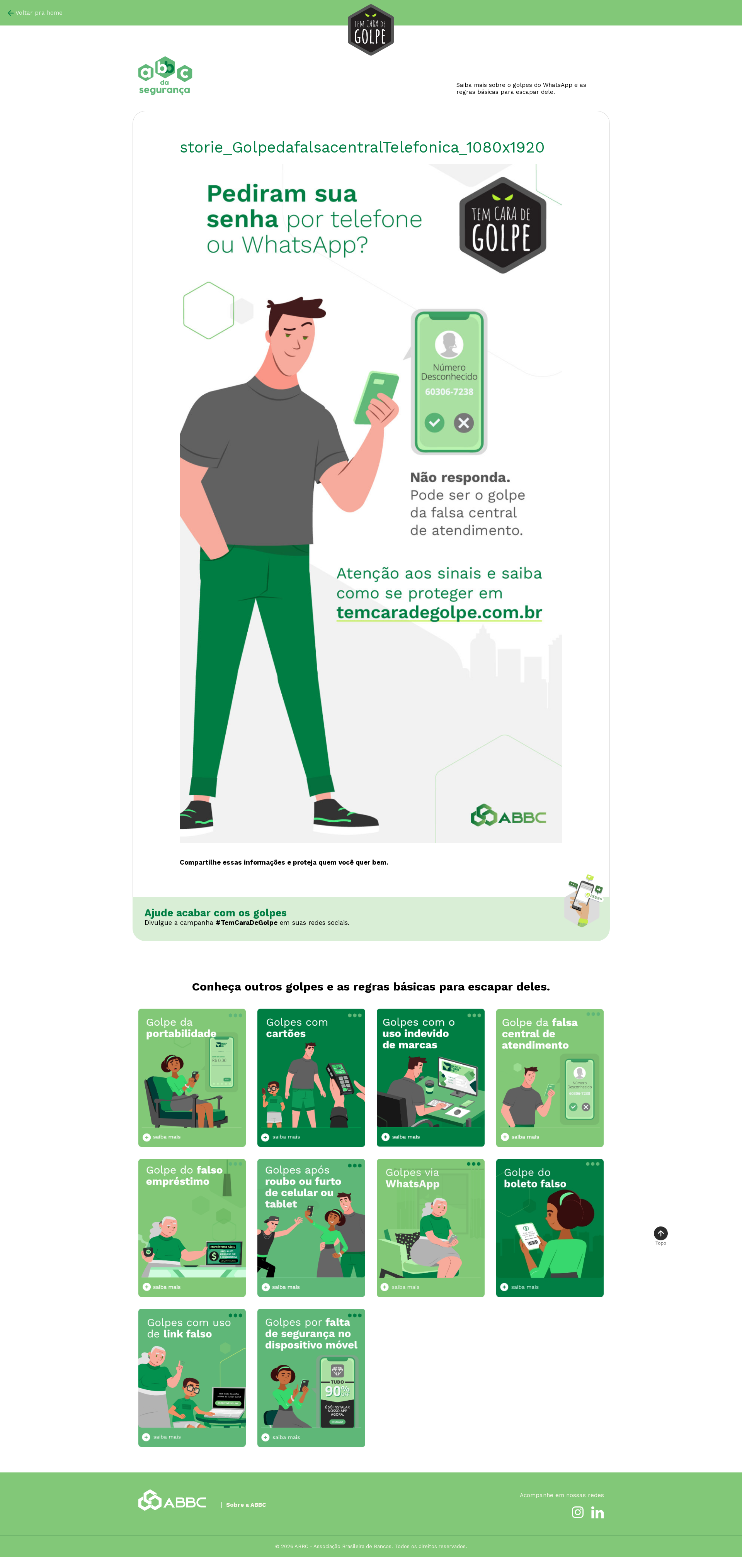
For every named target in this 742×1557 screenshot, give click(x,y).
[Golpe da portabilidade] (192, 1078)
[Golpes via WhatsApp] (431, 1228)
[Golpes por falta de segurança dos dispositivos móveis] (311, 1378)
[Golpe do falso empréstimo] (192, 1228)
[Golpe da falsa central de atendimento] (550, 1078)
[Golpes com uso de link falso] (192, 1378)
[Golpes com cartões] (311, 1078)
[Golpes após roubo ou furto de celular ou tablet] (311, 1228)
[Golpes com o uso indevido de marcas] (431, 1078)
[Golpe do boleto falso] (550, 1228)
